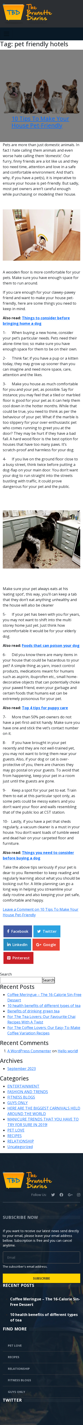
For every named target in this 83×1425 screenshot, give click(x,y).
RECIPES (14, 1135)
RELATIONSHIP (20, 1141)
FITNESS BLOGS (21, 1097)
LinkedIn (19, 944)
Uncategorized (20, 1146)
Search (6, 974)
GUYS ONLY (17, 1102)
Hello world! (68, 1050)
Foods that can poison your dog (51, 645)
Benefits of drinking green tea (33, 1011)
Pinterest (21, 957)
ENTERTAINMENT (23, 1086)
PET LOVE (15, 1130)
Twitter (50, 931)
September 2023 (21, 1068)
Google (49, 944)
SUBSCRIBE (41, 1278)
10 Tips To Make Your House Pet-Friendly (40, 122)
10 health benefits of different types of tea (43, 1005)
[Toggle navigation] (6, 33)
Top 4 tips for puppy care (45, 707)
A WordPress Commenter (29, 1050)
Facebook (19, 931)
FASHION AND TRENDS (27, 1091)
